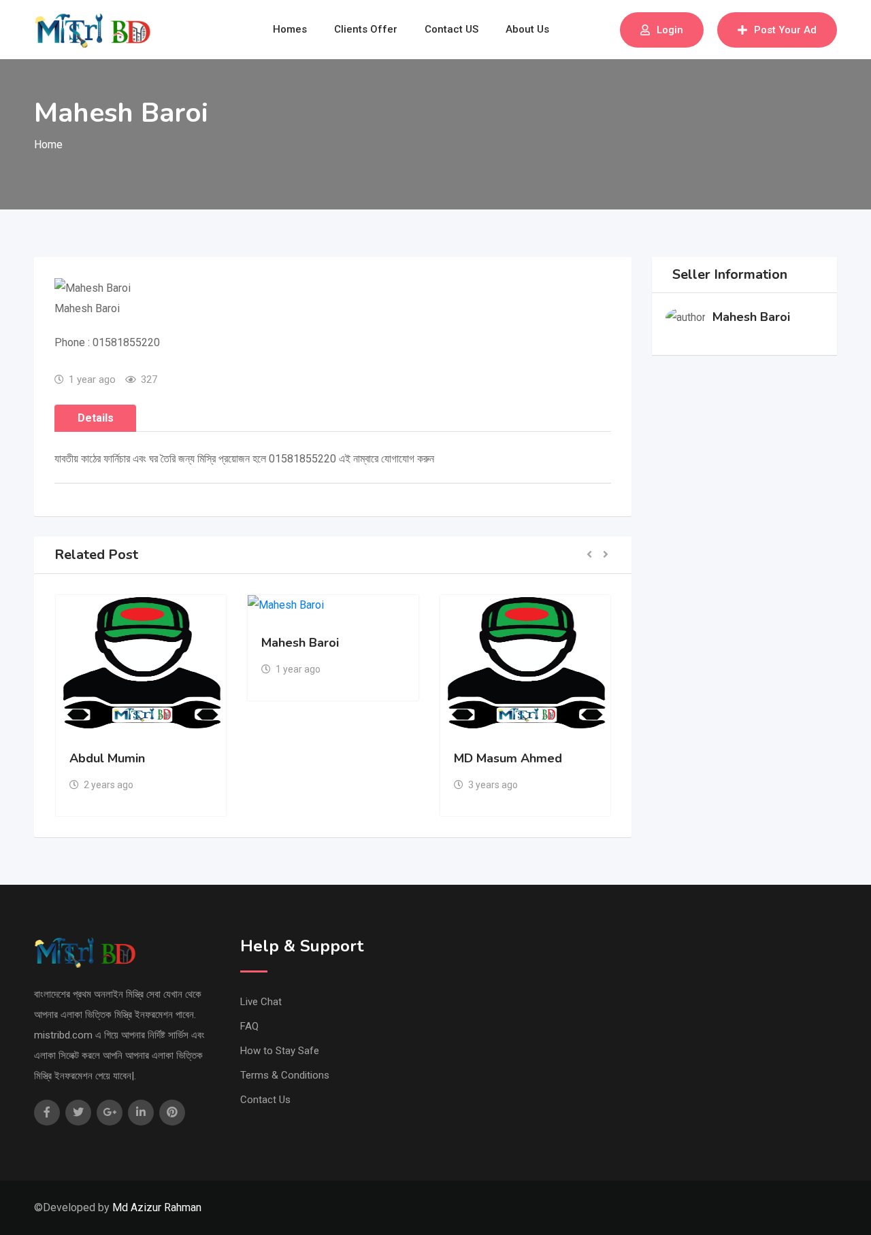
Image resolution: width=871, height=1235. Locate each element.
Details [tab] (96, 417)
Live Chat (261, 1002)
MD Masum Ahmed (386, 758)
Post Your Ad (785, 30)
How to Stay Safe (279, 1051)
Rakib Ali (549, 758)
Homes (290, 29)
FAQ (249, 1026)
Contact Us (265, 1100)
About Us (527, 29)
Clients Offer (365, 29)
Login (670, 30)
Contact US (451, 29)
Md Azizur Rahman (156, 1207)
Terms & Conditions (284, 1075)
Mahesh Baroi (178, 643)
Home (48, 144)
